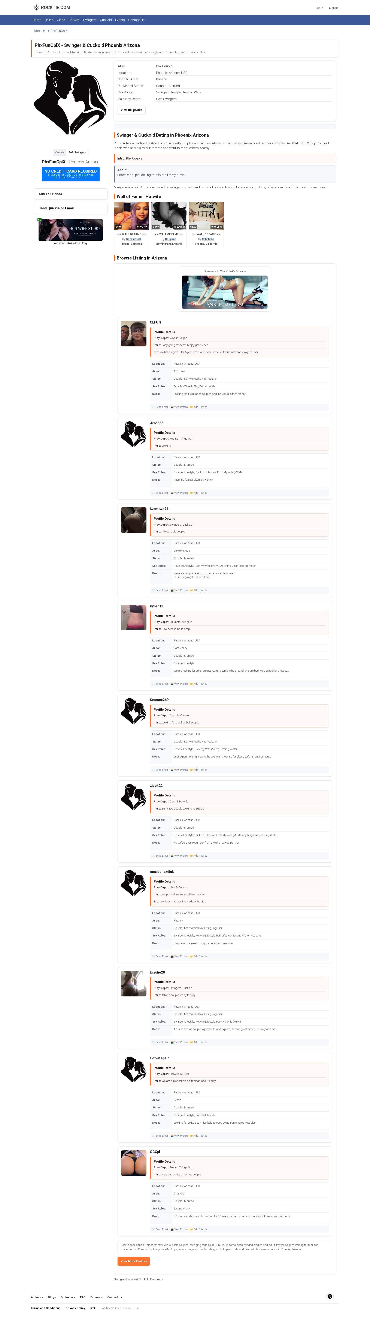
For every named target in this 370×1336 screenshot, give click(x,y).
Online (49, 20)
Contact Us (136, 20)
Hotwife (74, 20)
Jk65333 (156, 423)
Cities (61, 20)
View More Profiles (134, 1261)
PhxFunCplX (59, 31)
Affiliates (37, 1297)
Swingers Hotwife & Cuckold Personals (138, 1279)
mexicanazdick (162, 872)
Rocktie (39, 31)
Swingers (90, 20)
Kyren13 (156, 606)
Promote (96, 1297)
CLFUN (155, 322)
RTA (92, 1308)
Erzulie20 (157, 972)
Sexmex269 (159, 700)
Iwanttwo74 (159, 509)
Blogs (52, 1297)
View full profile (131, 110)
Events (120, 20)
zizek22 (156, 786)
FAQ (82, 1297)
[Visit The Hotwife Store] (224, 292)
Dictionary (68, 1297)
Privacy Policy (75, 1308)
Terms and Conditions (45, 1308)
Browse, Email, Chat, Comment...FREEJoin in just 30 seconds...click (71, 174)
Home (37, 20)
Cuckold (106, 20)
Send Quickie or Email (56, 208)
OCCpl (155, 1152)
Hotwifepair (159, 1058)
